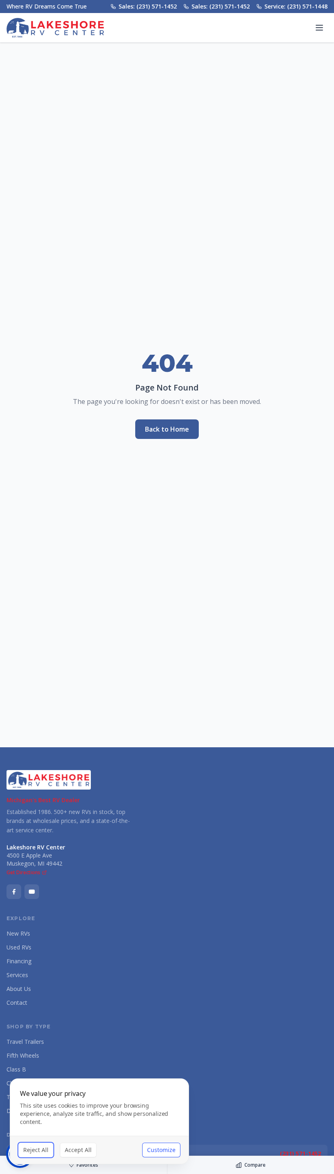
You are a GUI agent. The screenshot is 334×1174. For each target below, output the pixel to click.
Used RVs (19, 947)
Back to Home (167, 429)
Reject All (35, 1150)
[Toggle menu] (319, 28)
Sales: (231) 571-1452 (148, 6)
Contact (17, 1002)
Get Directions (23, 872)
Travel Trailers (25, 1041)
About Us (19, 989)
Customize (161, 1150)
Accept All (78, 1150)
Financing (19, 961)
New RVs (18, 933)
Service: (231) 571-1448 (295, 6)
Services (17, 975)
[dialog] (99, 1121)
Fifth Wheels (23, 1055)
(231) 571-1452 (300, 1153)
